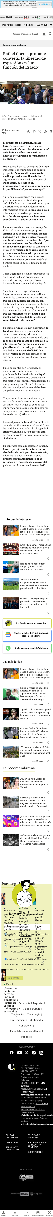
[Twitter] (39, 131)
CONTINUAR (44, 4)
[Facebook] (45, 131)
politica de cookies (33, 6)
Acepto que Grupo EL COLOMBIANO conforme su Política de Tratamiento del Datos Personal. (26, 964)
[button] (47, 539)
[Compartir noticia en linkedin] (51, 131)
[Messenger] (28, 131)
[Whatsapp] (34, 131)
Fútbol (9, 984)
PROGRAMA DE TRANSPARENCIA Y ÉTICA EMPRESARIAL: (33, 1109)
